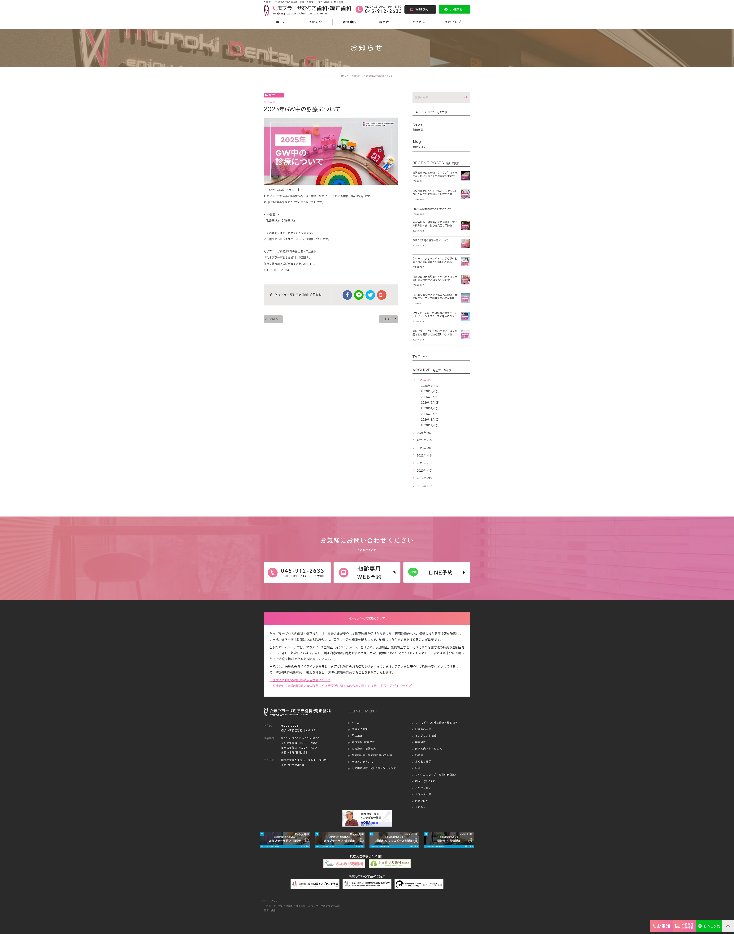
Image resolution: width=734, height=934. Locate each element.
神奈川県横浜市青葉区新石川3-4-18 (293, 263)
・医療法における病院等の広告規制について (300, 680)
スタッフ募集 (423, 788)
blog (419, 144)
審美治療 (420, 742)
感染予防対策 (360, 729)
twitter (370, 295)
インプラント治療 (426, 735)
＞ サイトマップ (269, 901)
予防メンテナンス (362, 761)
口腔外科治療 (423, 729)
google (381, 295)
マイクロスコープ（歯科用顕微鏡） (436, 774)
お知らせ (420, 807)
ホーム (281, 22)
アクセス (418, 22)
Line (359, 295)
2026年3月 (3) (430, 414)
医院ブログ (453, 22)
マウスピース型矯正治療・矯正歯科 (436, 722)
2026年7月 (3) (430, 391)
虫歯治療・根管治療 (364, 748)
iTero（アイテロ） (426, 781)
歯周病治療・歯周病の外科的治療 (372, 755)
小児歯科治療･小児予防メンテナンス (374, 768)
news (272, 95)
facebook (347, 295)
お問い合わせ (423, 794)
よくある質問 (423, 761)
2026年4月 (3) (430, 408)
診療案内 (349, 22)
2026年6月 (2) (430, 397)
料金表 (384, 22)
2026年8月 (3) (430, 385)
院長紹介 (357, 735)
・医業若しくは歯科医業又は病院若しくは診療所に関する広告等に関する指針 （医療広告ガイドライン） (342, 685)
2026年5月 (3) (430, 402)
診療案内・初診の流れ (428, 748)
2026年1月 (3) (430, 425)
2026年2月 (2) (430, 419)
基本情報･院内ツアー (364, 742)
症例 (418, 768)
